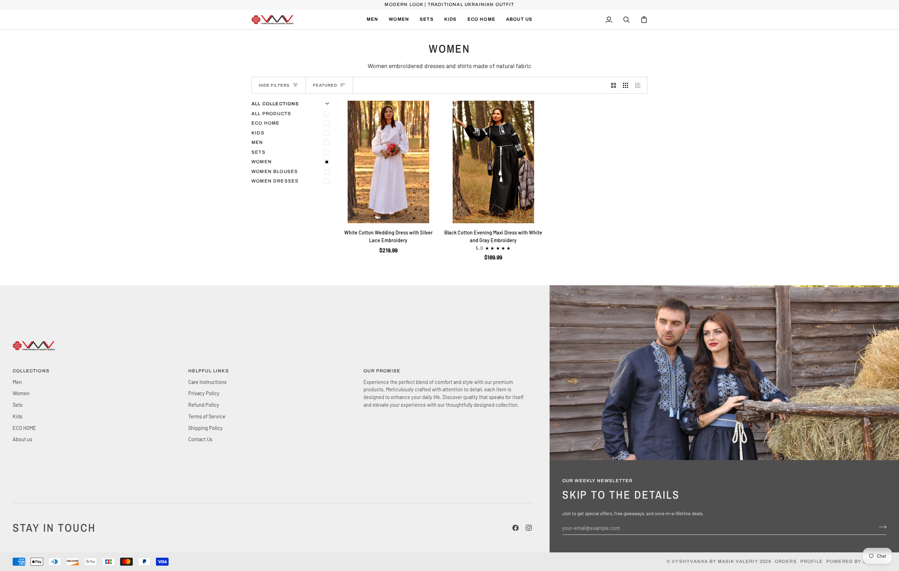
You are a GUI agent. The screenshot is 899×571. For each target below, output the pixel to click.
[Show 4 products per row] (640, 85)
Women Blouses (274, 171)
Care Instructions (207, 382)
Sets (258, 152)
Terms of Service (206, 416)
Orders (786, 561)
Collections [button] (31, 371)
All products (271, 113)
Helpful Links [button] (208, 371)
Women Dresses (274, 181)
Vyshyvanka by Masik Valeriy (715, 561)
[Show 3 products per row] (625, 85)
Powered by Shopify (856, 561)
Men (257, 142)
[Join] (880, 527)
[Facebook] (515, 528)
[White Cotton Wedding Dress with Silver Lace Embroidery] (388, 162)
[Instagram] (529, 528)
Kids (257, 133)
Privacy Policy (203, 393)
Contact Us (200, 439)
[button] (398, 19)
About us (22, 439)
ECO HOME (265, 123)
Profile (811, 561)
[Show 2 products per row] (614, 85)
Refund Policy (203, 404)
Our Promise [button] (381, 371)
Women (261, 161)
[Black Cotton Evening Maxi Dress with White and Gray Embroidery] (493, 162)
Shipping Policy (205, 428)
